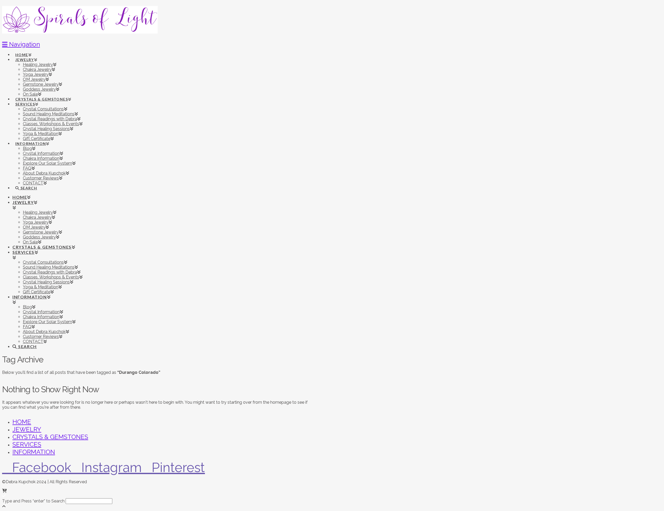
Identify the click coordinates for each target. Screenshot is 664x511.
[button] (21, 44)
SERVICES (26, 444)
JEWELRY (26, 429)
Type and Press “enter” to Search (33, 501)
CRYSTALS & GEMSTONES (50, 437)
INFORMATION (33, 452)
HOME (21, 422)
